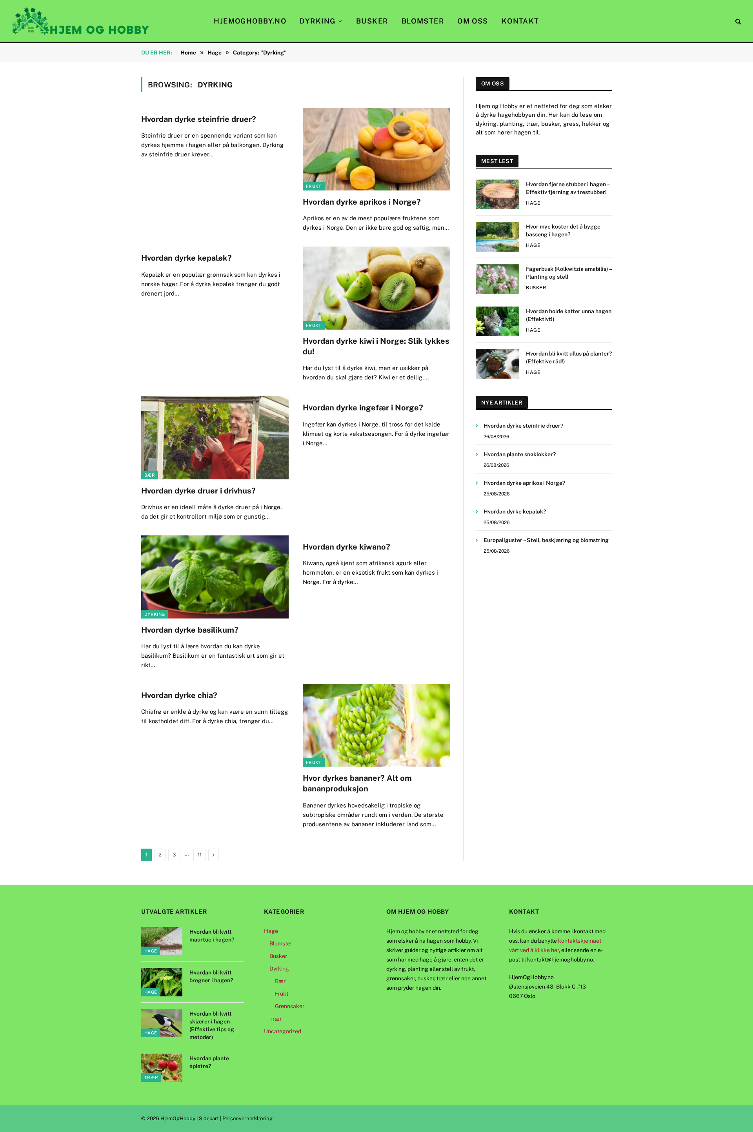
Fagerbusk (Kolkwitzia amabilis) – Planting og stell (568, 273)
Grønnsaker (289, 1006)
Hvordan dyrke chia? (179, 695)
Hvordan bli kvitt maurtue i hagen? (211, 936)
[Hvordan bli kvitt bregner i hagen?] (161, 982)
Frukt (314, 186)
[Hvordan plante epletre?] (161, 1068)
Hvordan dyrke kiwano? (346, 546)
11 (200, 855)
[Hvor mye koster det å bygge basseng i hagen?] (497, 237)
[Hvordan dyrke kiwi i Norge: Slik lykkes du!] (376, 288)
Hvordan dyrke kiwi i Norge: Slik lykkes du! (376, 346)
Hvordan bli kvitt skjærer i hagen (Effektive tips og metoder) (211, 1025)
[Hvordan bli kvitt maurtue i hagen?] (161, 941)
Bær (149, 475)
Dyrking (317, 21)
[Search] (737, 21)
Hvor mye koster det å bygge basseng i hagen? (563, 230)
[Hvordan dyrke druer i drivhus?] (215, 437)
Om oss (472, 21)
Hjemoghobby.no (250, 21)
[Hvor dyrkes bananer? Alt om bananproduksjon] (376, 725)
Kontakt (520, 21)
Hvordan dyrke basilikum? (189, 630)
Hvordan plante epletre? (209, 1062)
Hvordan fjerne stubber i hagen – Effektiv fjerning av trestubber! (567, 188)
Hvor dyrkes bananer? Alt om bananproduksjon (357, 783)
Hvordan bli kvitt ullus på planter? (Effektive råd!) (569, 357)
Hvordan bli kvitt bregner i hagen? (211, 976)
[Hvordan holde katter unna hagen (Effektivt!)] (497, 321)
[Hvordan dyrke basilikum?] (215, 577)
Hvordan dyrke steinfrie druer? (198, 119)
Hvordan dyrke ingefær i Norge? (363, 407)
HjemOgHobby (177, 1118)
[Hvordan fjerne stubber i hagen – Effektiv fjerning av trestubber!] (497, 194)
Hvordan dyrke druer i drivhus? (198, 490)
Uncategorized (282, 1031)
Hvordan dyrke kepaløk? (186, 258)
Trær (151, 1077)
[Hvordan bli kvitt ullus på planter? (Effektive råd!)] (497, 364)
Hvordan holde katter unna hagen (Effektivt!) (568, 315)
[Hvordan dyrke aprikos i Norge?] (376, 149)
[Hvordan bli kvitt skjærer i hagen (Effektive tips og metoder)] (161, 1023)
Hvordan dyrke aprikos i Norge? (362, 202)
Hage (533, 203)
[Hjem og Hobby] (80, 21)
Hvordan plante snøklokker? (520, 454)
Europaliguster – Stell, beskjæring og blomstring (546, 540)
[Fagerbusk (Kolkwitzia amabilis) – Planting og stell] (497, 279)
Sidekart (209, 1118)
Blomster (423, 21)
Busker (372, 21)
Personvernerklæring (247, 1118)
